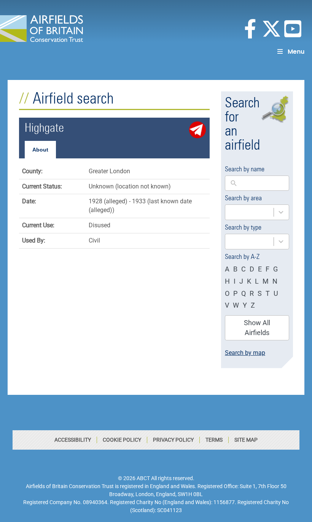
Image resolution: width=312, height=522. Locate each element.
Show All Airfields (257, 328)
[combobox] (257, 212)
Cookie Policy (122, 440)
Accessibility (72, 440)
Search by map (245, 352)
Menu (296, 51)
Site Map (246, 440)
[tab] (40, 149)
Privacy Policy (173, 440)
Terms (214, 440)
